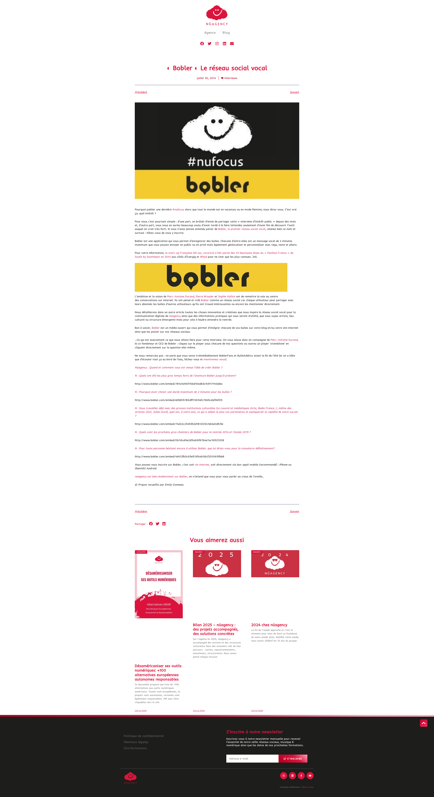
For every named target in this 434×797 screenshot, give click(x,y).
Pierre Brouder (205, 296)
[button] (151, 524)
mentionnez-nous (214, 359)
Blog (226, 32)
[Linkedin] (224, 43)
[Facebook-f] (301, 775)
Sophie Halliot (226, 296)
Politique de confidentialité (143, 736)
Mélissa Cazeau (307, 787)
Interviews (230, 78)
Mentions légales (136, 742)
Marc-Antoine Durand (180, 296)
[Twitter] (209, 43)
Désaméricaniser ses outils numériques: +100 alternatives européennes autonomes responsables (158, 672)
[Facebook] (202, 43)
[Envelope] (232, 43)
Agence (210, 32)
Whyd (203, 256)
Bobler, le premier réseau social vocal (241, 229)
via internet (202, 464)
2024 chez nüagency (269, 624)
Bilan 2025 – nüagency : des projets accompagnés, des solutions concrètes (216, 629)
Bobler (205, 300)
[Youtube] (310, 775)
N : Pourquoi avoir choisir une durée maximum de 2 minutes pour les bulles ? (183, 391)
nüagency (175, 316)
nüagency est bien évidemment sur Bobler (161, 476)
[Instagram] (217, 43)
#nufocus (178, 209)
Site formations (135, 748)
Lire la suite (140, 711)
